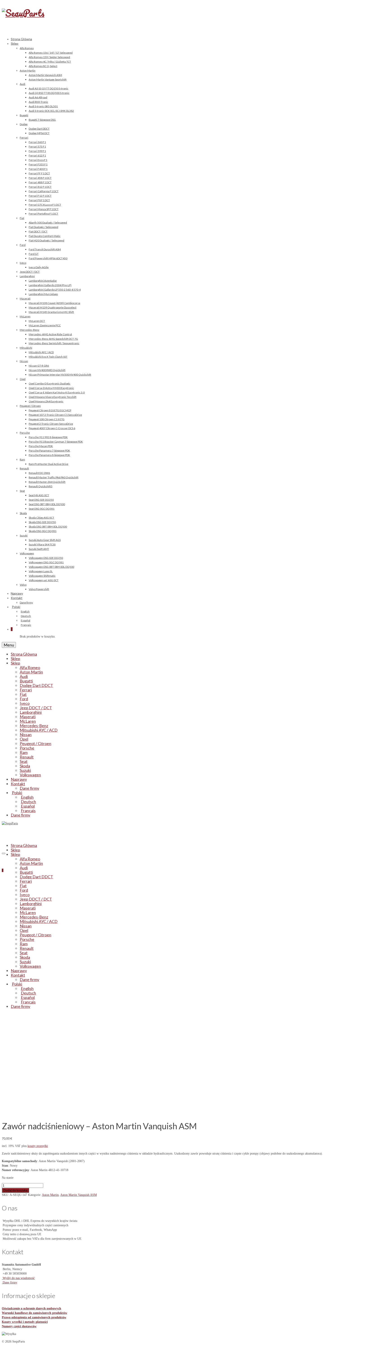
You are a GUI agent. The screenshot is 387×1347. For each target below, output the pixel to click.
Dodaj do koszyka (15, 1190)
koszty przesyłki (38, 1146)
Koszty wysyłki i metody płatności (25, 1322)
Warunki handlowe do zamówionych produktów (34, 1313)
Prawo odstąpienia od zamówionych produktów (34, 1317)
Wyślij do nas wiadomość (18, 1278)
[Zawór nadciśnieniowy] (53, 1113)
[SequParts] (193, 17)
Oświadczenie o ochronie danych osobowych (31, 1308)
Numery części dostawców (19, 1326)
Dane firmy (9, 1282)
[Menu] (3, 853)
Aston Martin (50, 1195)
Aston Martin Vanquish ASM (78, 1195)
